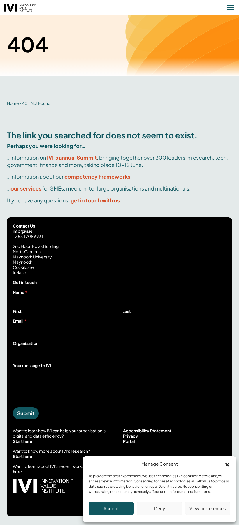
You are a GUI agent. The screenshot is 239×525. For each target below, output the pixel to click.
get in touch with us (95, 200)
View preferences (207, 508)
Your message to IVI (32, 365)
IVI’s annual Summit (72, 157)
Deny (159, 508)
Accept (111, 508)
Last (126, 311)
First (17, 311)
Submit (25, 413)
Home (13, 103)
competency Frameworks (97, 176)
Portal (129, 441)
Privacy (130, 435)
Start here (22, 441)
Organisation (25, 343)
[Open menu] (230, 7)
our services (25, 188)
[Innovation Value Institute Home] (20, 7)
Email (20, 320)
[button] (227, 464)
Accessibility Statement (147, 430)
